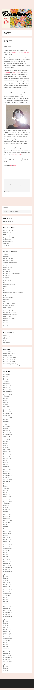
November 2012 (7, 612)
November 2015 (7, 545)
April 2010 (6, 670)
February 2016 (7, 539)
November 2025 (7, 391)
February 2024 (7, 428)
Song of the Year (7, 238)
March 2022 (6, 468)
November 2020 (7, 498)
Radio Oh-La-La (7, 309)
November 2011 (7, 635)
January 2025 (6, 410)
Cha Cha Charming (8, 260)
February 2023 (7, 451)
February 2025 (7, 408)
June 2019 (6, 511)
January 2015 (6, 563)
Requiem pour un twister (10, 314)
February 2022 (7, 470)
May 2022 (5, 464)
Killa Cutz (5, 339)
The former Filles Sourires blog (11, 365)
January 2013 (6, 608)
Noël (4, 234)
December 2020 (7, 496)
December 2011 (7, 633)
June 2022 (6, 462)
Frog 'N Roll (6, 275)
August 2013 (6, 595)
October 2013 (6, 592)
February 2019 (7, 515)
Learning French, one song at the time (13, 292)
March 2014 (6, 582)
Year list (5, 245)
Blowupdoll (6, 256)
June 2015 (6, 554)
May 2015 (5, 556)
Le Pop (5, 288)
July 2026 (5, 376)
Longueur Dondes (8, 297)
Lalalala (5, 286)
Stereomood (6, 342)
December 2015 (7, 543)
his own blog (25, 52)
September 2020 (7, 502)
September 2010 (7, 661)
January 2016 (6, 541)
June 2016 (6, 535)
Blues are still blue (8, 258)
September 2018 (7, 520)
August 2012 (6, 618)
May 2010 (5, 668)
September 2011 (7, 638)
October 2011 (6, 637)
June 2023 (6, 443)
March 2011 (6, 650)
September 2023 (7, 438)
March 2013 (6, 605)
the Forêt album (16, 52)
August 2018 (6, 522)
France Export (7, 271)
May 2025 (5, 402)
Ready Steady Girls (8, 311)
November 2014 (7, 567)
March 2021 (6, 490)
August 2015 (6, 550)
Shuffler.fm (6, 340)
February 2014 (7, 584)
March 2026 (6, 383)
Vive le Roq (6, 326)
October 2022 (6, 457)
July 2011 (5, 642)
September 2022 (7, 458)
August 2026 (6, 374)
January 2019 (6, 516)
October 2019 (6, 509)
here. (14, 165)
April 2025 (6, 404)
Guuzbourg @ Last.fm (9, 359)
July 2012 (5, 620)
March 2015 (6, 560)
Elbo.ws (5, 335)
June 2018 (6, 526)
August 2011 (6, 640)
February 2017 (7, 532)
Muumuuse (6, 301)
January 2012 (6, 631)
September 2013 (7, 593)
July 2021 (5, 483)
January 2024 (6, 430)
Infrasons (5, 282)
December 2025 (7, 389)
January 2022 (6, 471)
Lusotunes (6, 299)
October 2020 (6, 500)
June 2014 (6, 577)
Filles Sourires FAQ (8, 221)
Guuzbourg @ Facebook (9, 357)
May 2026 (5, 380)
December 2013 (7, 588)
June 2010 (6, 667)
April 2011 (6, 648)
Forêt (8, 41)
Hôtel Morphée (16, 72)
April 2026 (6, 381)
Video (4, 243)
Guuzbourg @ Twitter (9, 361)
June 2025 (6, 400)
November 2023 (7, 434)
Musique (10, 46)
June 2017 (6, 528)
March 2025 (6, 406)
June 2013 (6, 599)
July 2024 (5, 419)
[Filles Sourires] (17, 18)
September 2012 (7, 616)
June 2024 (6, 421)
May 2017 (5, 530)
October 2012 (6, 614)
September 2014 (7, 571)
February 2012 (7, 629)
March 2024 (6, 426)
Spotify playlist (7, 239)
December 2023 (7, 432)
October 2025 (6, 393)
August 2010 (6, 663)
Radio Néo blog (7, 307)
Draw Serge (6, 269)
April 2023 (6, 447)
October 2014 (6, 569)
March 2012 (6, 627)
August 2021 (6, 481)
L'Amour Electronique (9, 284)
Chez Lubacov (7, 264)
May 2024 (5, 423)
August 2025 (6, 396)
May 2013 (5, 601)
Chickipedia (6, 266)
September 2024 (7, 417)
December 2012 (7, 610)
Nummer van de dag (8, 305)
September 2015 (7, 548)
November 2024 (7, 413)
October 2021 (6, 477)
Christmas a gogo (7, 267)
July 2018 (5, 524)
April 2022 (6, 466)
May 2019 (5, 513)
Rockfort (5, 320)
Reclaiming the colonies (9, 312)
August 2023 (6, 440)
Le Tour (5, 290)
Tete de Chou (6, 322)
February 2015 (7, 561)
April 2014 (6, 580)
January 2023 (6, 453)
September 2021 (7, 479)
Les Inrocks (6, 296)
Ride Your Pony (7, 316)
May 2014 (5, 578)
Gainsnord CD (7, 352)
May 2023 (5, 445)
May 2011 (5, 646)
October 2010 (6, 659)
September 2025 (7, 395)
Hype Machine (7, 337)
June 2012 (6, 622)
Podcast (5, 236)
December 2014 (7, 565)
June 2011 (6, 644)
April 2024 (6, 425)
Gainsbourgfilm (7, 279)
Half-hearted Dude (8, 281)
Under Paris (6, 324)
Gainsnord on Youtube (9, 353)
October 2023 (6, 436)
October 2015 (6, 547)
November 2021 (7, 475)
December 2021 (7, 473)
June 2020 (6, 505)
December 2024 (7, 412)
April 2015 (6, 558)
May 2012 (5, 623)
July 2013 (5, 597)
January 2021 (6, 494)
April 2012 (6, 625)
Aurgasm (5, 254)
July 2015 (5, 552)
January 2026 (6, 387)
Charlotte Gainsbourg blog (10, 262)
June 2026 (6, 378)
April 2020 (6, 507)
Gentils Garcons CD (8, 355)
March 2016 (6, 537)
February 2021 (7, 492)
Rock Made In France (8, 318)
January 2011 (6, 653)
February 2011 (7, 652)
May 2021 (5, 486)
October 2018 (6, 518)
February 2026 (7, 385)
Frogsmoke (6, 277)
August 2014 (6, 573)
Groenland (7, 72)
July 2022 (5, 460)
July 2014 (5, 575)
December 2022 (7, 455)
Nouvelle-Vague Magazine (10, 303)
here (11, 165)
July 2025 (5, 398)
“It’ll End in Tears (16, 154)
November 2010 (7, 657)
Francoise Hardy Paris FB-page (11, 273)
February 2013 (7, 606)
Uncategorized (7, 241)
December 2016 (7, 533)
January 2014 (6, 586)
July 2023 (5, 441)
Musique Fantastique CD (9, 363)
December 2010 (7, 655)
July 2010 (5, 665)
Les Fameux (6, 294)
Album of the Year (8, 230)
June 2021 (6, 485)
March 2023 (6, 449)
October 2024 (6, 415)
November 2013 (7, 590)
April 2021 (6, 488)
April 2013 (6, 603)
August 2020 (6, 503)
